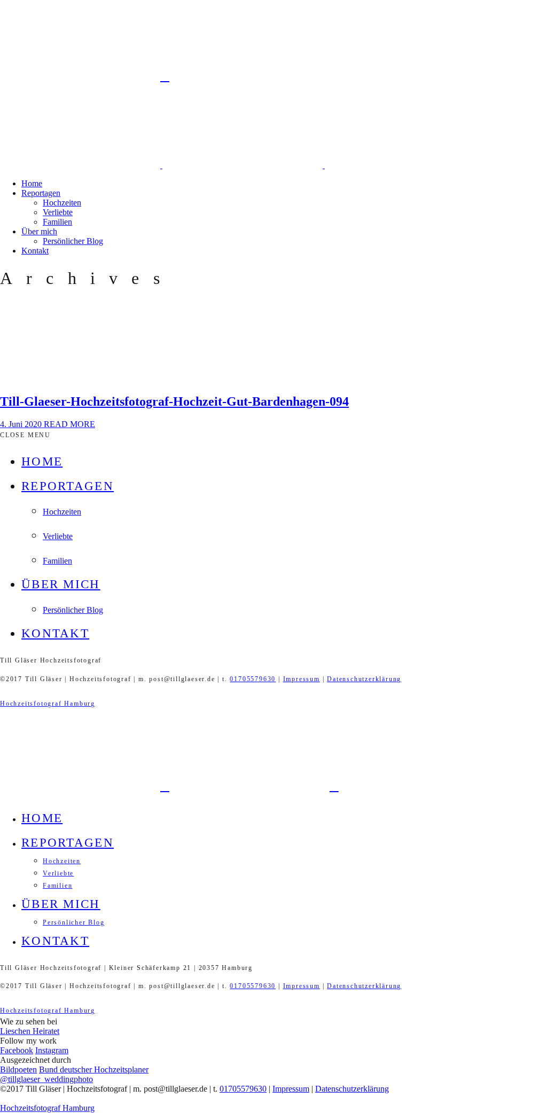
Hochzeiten (62, 202)
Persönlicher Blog (73, 241)
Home (31, 183)
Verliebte (58, 212)
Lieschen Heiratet (29, 1031)
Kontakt (35, 250)
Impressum (301, 679)
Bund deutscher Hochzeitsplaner (94, 1069)
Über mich (39, 231)
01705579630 (253, 679)
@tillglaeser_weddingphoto (46, 1079)
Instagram (51, 1050)
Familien (57, 221)
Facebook (16, 1050)
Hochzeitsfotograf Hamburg (47, 703)
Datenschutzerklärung (364, 679)
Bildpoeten (18, 1069)
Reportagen (40, 193)
